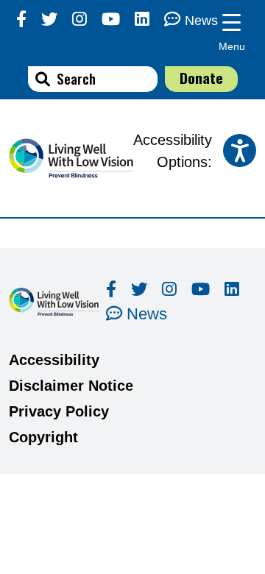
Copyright (43, 437)
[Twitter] (49, 19)
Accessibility (54, 360)
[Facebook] (21, 19)
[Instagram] (79, 19)
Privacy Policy (59, 411)
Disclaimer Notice (71, 386)
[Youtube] (111, 19)
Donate (201, 77)
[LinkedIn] (142, 19)
